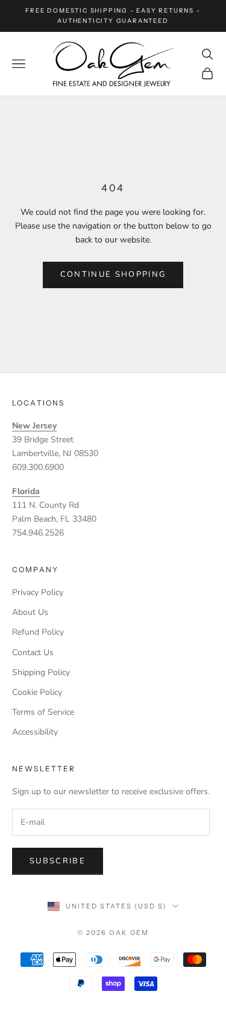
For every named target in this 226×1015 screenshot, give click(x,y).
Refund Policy (38, 632)
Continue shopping (113, 274)
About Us (30, 612)
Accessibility (35, 732)
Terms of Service (43, 712)
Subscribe (58, 861)
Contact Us (33, 652)
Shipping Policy (41, 672)
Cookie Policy (37, 692)
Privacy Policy (37, 592)
